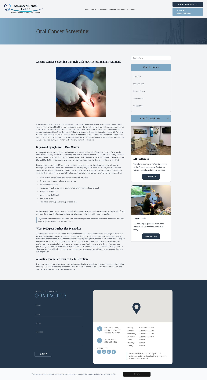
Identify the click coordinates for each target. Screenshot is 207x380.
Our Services (138, 84)
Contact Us (131, 10)
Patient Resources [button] (116, 10)
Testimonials (138, 98)
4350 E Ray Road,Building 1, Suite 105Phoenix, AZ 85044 (112, 330)
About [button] (93, 10)
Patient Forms (139, 91)
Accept (137, 374)
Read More (151, 177)
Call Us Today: (110, 340)
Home (86, 10)
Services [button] (102, 10)
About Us (137, 76)
